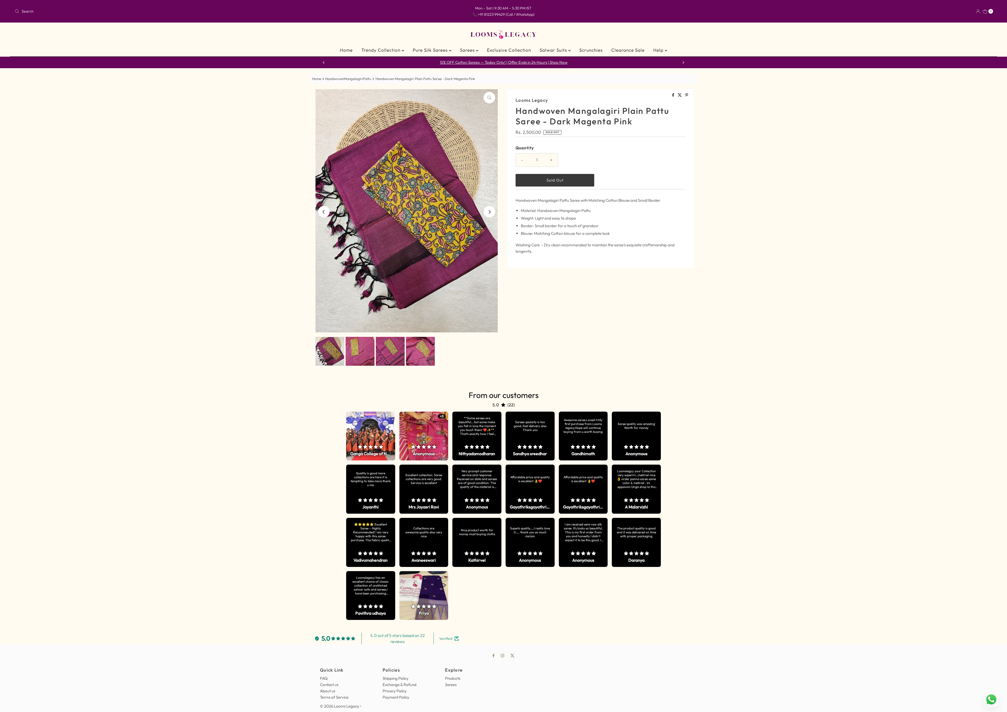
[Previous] (324, 62)
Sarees (468, 50)
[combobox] (175, 11)
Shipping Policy (396, 678)
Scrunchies (591, 50)
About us (327, 690)
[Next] (683, 62)
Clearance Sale (628, 50)
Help (659, 50)
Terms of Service (334, 697)
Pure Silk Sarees (431, 50)
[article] (370, 436)
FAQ (324, 678)
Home (346, 50)
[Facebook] (493, 655)
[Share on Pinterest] (686, 95)
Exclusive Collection (509, 50)
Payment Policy (396, 697)
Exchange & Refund (399, 684)
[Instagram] (502, 655)
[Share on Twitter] (680, 95)
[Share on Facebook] (673, 95)
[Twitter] (512, 655)
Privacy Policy (395, 690)
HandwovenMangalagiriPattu (348, 78)
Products (452, 678)
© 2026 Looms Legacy (339, 706)
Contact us (329, 684)
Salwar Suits (554, 50)
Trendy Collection (381, 50)
